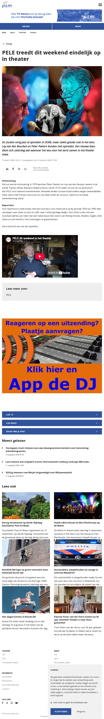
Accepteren (61, 711)
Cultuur (33, 32)
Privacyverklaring (46, 716)
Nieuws (26, 26)
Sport (12, 32)
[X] (7, 703)
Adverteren (7, 677)
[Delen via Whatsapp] (25, 169)
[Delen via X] (19, 169)
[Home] (26, 4)
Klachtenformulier (10, 685)
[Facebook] (2, 703)
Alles (4, 32)
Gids (4, 658)
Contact (6, 689)
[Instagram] (12, 703)
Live (3, 654)
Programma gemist (10, 663)
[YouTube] (16, 703)
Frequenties (7, 681)
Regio (78, 26)
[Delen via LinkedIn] (7, 169)
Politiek (22, 32)
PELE (8, 294)
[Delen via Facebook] (13, 169)
